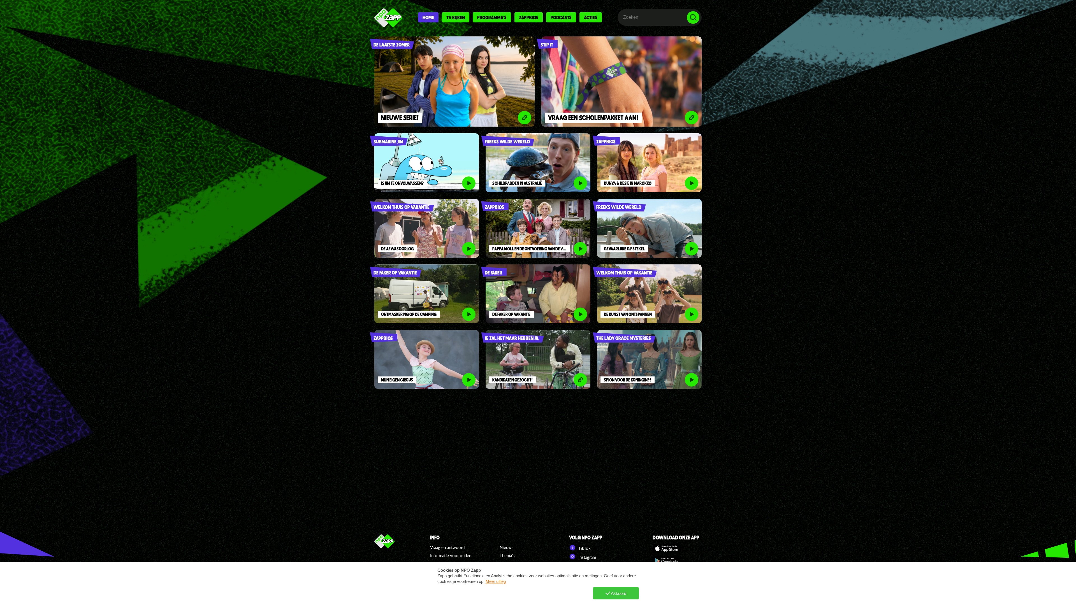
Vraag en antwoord (447, 547)
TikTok (584, 548)
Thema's (507, 555)
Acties (590, 17)
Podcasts (561, 17)
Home (428, 17)
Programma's (492, 17)
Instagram (586, 557)
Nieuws (507, 547)
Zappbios (528, 17)
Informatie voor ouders (451, 555)
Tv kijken (455, 17)
